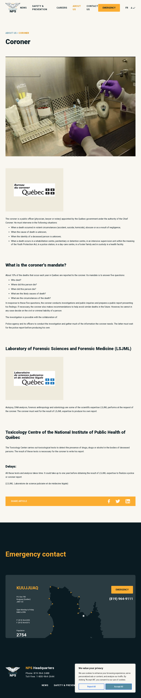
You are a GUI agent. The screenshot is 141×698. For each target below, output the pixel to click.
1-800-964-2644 (45, 676)
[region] (105, 678)
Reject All (91, 687)
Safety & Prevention (67, 685)
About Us (11, 33)
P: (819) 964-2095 (23, 620)
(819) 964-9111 (121, 599)
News (23, 7)
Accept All (118, 687)
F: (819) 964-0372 (23, 623)
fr (126, 7)
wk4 (133, 7)
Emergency (109, 7)
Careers (62, 7)
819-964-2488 (41, 673)
